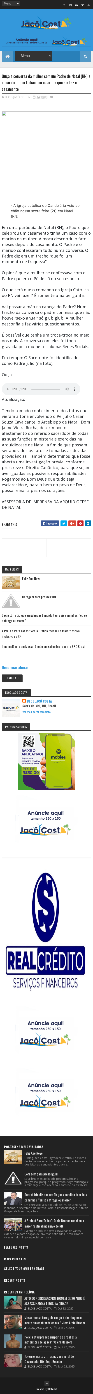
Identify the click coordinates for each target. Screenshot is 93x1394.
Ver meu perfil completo (36, 711)
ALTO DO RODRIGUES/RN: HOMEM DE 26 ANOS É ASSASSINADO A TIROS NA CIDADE (54, 1301)
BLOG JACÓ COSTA (39, 701)
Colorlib (52, 1389)
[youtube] (88, 4)
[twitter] (82, 4)
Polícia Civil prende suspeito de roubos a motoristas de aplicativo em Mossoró (50, 1339)
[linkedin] (76, 4)
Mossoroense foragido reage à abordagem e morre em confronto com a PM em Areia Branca (55, 1320)
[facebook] (64, 4)
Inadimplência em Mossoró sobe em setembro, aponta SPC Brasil (43, 646)
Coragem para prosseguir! (39, 596)
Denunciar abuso (15, 667)
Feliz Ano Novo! (31, 578)
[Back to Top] (46, 1383)
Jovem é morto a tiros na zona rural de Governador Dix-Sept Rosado (49, 1359)
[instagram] (70, 4)
